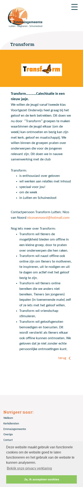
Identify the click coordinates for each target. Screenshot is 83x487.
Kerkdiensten (11, 423)
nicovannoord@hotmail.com (48, 218)
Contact (8, 440)
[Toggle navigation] (74, 7)
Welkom (8, 418)
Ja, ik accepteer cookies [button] (41, 479)
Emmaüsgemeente (14, 429)
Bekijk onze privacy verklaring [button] (29, 468)
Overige (8, 434)
